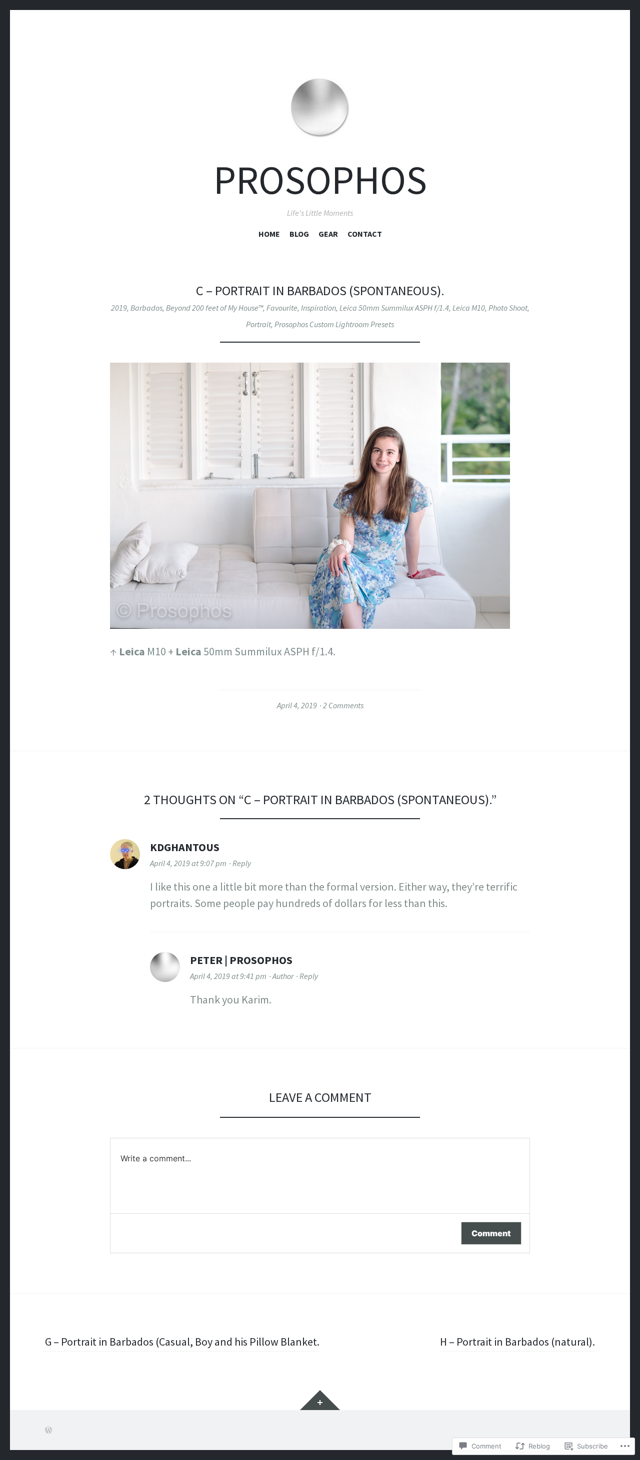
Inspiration (318, 308)
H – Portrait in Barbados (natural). (517, 1342)
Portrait (258, 324)
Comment (491, 1233)
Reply (241, 863)
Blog (299, 234)
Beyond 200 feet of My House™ (214, 308)
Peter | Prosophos (241, 960)
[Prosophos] (320, 94)
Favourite (282, 308)
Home (269, 234)
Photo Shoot (508, 308)
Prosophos (320, 180)
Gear (328, 234)
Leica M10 (468, 308)
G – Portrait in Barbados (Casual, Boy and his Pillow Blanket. (182, 1342)
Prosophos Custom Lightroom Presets (334, 324)
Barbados (146, 308)
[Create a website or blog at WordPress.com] (48, 1430)
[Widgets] (320, 1400)
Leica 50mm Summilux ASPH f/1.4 (394, 308)
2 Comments (343, 705)
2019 (119, 308)
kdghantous (185, 847)
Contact (365, 234)
